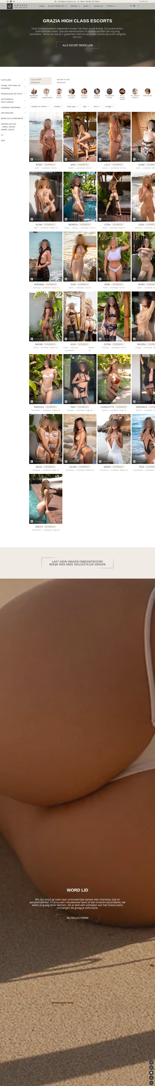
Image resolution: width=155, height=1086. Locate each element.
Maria (107, 466)
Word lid (98, 6)
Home (41, 6)
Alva (73, 344)
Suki (73, 284)
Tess (141, 466)
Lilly (107, 164)
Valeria (141, 344)
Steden (109, 6)
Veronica (141, 407)
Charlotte (107, 407)
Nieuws (74, 6)
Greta (39, 526)
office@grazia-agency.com (67, 1)
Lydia (107, 224)
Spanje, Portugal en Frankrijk (10, 86)
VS (2, 135)
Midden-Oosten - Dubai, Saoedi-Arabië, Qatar (8, 127)
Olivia (73, 466)
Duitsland (6, 80)
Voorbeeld (49, 165)
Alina (39, 224)
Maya (39, 466)
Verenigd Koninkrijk (10, 107)
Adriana (39, 284)
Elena (107, 344)
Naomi (39, 344)
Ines (73, 407)
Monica (73, 224)
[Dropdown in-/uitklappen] (66, 6)
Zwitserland (7, 113)
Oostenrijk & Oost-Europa (7, 100)
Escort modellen (56, 6)
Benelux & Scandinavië (12, 118)
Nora (141, 284)
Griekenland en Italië (11, 94)
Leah (141, 224)
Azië (3, 140)
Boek (85, 6)
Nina (107, 284)
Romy (39, 164)
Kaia (73, 164)
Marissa (39, 407)
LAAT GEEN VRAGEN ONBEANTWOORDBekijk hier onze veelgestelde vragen (77, 563)
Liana (141, 164)
